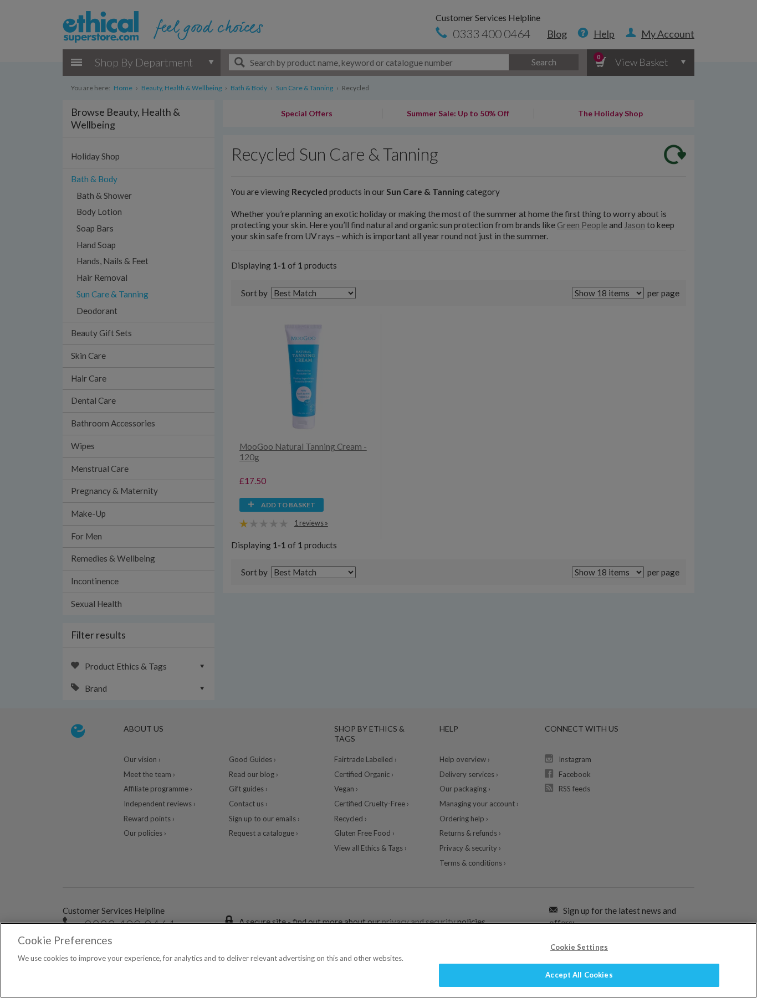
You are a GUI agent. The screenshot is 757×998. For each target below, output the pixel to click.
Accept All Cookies (578, 974)
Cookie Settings (579, 947)
